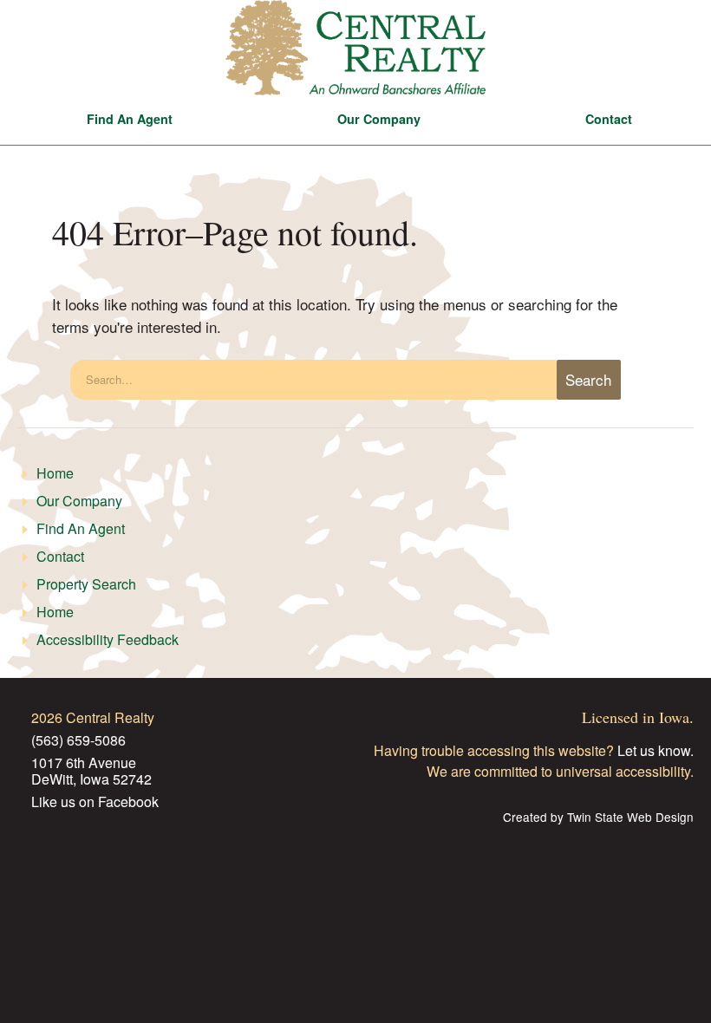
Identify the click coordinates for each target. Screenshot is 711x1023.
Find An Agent (130, 118)
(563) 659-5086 (78, 740)
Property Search (86, 584)
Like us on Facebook (95, 801)
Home (55, 473)
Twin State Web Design (630, 817)
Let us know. (655, 750)
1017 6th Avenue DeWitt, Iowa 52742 (91, 770)
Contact (608, 118)
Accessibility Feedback (107, 639)
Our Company (379, 118)
